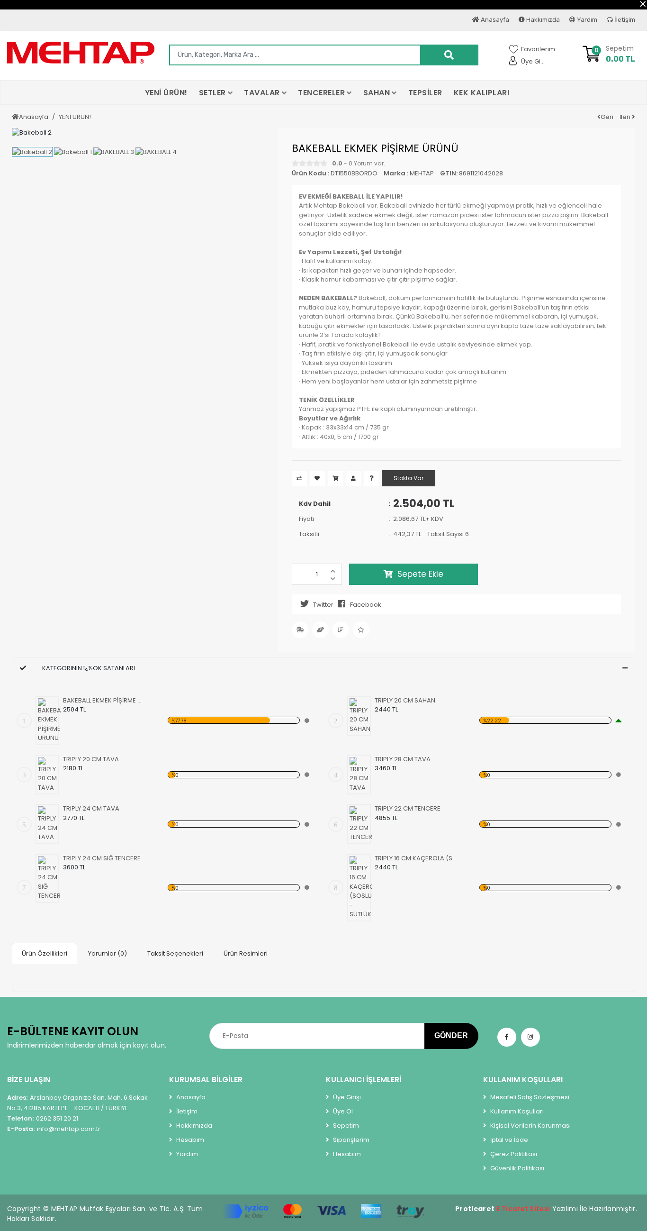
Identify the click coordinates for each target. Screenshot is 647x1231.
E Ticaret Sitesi (523, 1208)
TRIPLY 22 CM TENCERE (407, 808)
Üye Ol (342, 1111)
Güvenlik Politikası (516, 1168)
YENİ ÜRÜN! (75, 116)
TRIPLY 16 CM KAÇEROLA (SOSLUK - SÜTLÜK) (416, 858)
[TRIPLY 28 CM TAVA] (361, 775)
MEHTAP (422, 173)
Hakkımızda (542, 19)
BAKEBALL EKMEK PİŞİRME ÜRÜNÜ (104, 700)
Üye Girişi (346, 1097)
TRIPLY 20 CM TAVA (91, 759)
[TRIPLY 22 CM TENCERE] (361, 824)
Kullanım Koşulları (516, 1111)
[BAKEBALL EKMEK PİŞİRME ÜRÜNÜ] (49, 720)
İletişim (624, 19)
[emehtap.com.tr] (81, 53)
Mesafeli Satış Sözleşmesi (529, 1097)
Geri (607, 116)
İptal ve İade (508, 1139)
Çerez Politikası (513, 1153)
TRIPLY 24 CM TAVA (91, 808)
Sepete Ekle (420, 574)
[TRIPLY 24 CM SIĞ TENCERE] (49, 878)
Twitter (323, 604)
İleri (626, 116)
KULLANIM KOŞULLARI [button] (523, 1079)
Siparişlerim (350, 1139)
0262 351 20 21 (42, 1118)
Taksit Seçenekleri (175, 953)
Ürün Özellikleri (44, 953)
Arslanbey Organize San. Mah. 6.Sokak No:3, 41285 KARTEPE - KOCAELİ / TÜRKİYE (77, 1102)
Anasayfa (494, 19)
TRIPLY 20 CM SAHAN (405, 700)
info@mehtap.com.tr (53, 1128)
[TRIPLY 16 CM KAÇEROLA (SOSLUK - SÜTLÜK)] (361, 887)
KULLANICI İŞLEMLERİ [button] (363, 1079)
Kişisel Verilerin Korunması (530, 1125)
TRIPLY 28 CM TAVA (403, 759)
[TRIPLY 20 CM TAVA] (49, 775)
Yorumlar (107, 953)
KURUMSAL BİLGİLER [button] (206, 1079)
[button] (216, 92)
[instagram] (530, 1037)
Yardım (586, 19)
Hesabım (189, 1139)
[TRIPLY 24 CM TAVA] (49, 824)
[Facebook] (506, 1037)
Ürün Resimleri (246, 953)
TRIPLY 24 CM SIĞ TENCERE (102, 858)
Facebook (365, 604)
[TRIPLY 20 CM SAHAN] (361, 716)
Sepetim (345, 1125)
